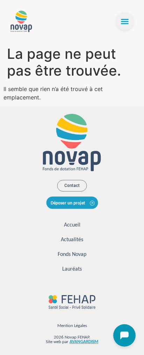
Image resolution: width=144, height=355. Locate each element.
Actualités (72, 240)
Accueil (72, 225)
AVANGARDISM (84, 342)
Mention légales (72, 325)
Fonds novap (72, 254)
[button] (125, 21)
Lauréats (72, 269)
